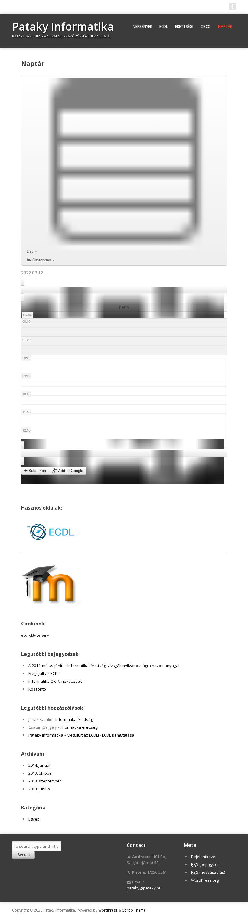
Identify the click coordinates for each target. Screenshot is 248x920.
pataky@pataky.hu (144, 888)
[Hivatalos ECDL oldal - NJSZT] (51, 546)
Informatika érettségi (74, 719)
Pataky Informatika (63, 26)
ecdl (24, 635)
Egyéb (34, 819)
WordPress (107, 910)
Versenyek (142, 26)
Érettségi (184, 26)
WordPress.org (205, 880)
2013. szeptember (44, 781)
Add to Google (70, 470)
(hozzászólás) (208, 872)
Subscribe (36, 470)
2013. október (40, 773)
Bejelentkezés (204, 856)
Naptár (225, 26)
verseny (43, 635)
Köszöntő (37, 689)
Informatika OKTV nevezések (55, 681)
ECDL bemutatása (118, 735)
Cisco (206, 26)
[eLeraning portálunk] (51, 604)
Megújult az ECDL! (44, 673)
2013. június (39, 789)
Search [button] (23, 855)
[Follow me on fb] (232, 6)
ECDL (163, 26)
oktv (32, 635)
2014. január (39, 765)
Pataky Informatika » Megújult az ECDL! (63, 735)
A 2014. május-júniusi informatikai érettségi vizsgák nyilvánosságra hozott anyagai (103, 665)
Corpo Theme (134, 910)
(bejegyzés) (205, 864)
